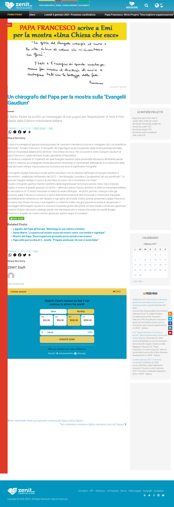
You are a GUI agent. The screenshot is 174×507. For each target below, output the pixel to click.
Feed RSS (151, 293)
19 (165, 265)
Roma (58, 5)
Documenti (84, 5)
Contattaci (159, 491)
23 (150, 270)
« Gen (135, 281)
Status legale (135, 491)
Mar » (140, 281)
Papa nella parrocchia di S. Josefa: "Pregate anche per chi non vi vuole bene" (55, 240)
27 (135, 275)
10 (155, 260)
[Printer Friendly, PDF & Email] (16, 218)
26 (165, 270)
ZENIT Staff (40, 128)
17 (155, 265)
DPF (92, 491)
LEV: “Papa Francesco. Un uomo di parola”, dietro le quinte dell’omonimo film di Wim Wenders (150, 335)
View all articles (15, 283)
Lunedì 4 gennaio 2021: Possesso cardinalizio (56, 14)
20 (135, 270)
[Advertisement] (67, 394)
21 (140, 270)
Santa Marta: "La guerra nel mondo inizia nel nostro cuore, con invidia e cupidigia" (59, 232)
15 (145, 265)
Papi (9, 25)
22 (145, 270)
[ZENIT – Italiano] (21, 5)
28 (140, 275)
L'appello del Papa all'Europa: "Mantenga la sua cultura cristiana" (49, 229)
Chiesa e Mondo (69, 5)
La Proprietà (113, 491)
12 (165, 260)
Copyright (147, 491)
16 (150, 265)
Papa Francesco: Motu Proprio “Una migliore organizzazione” (125, 14)
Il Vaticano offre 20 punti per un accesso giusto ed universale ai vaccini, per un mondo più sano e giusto (150, 302)
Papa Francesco (47, 5)
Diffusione (100, 491)
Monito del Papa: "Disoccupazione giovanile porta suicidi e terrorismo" (52, 236)
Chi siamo (83, 491)
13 (135, 265)
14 (140, 265)
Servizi (123, 491)
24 (155, 270)
